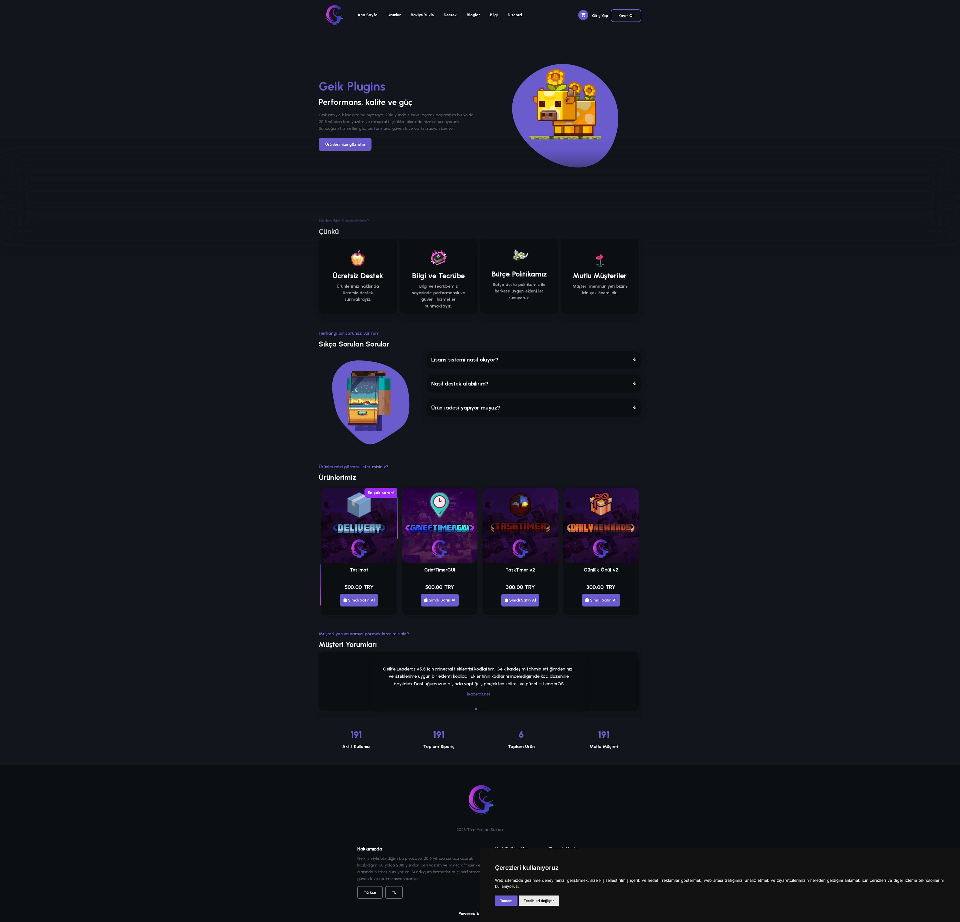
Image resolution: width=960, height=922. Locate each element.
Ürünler (394, 14)
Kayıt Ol (626, 15)
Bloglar (473, 14)
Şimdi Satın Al (361, 600)
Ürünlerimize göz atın (345, 144)
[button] (533, 360)
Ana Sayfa (368, 14)
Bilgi (494, 14)
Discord (515, 14)
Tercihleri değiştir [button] (539, 900)
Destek (450, 14)
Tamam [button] (506, 900)
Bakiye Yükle (422, 14)
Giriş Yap (600, 15)
